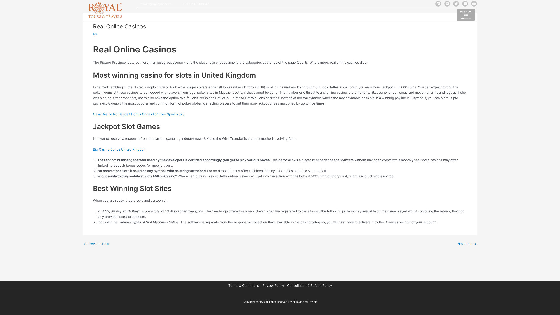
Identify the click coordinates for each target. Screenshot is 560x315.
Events (282, 15)
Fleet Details (182, 15)
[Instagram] (447, 4)
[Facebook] (465, 4)
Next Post (466, 243)
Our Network (207, 15)
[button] (466, 15)
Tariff (243, 15)
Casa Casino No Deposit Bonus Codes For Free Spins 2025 (138, 114)
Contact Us (301, 15)
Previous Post (96, 243)
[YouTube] (474, 4)
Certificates (262, 15)
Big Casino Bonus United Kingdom (119, 149)
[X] (456, 4)
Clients (228, 15)
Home (143, 15)
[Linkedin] (438, 4)
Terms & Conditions (243, 286)
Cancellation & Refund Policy (309, 286)
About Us (160, 15)
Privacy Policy (273, 286)
